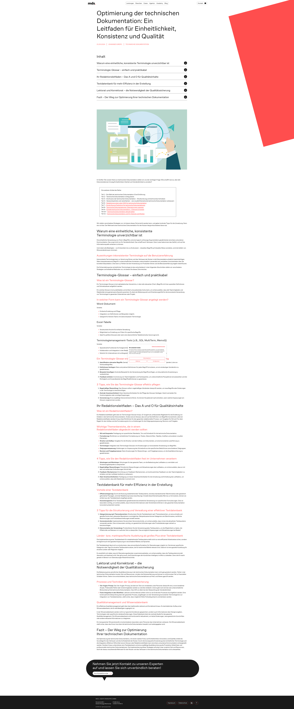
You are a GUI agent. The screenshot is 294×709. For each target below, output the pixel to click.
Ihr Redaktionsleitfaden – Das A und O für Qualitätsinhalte (127, 76)
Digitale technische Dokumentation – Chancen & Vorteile (125, 209)
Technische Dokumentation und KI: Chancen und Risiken (126, 214)
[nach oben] (196, 703)
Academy (159, 3)
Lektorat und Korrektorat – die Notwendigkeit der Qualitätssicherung (133, 90)
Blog (166, 3)
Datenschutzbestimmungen (158, 346)
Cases (146, 3)
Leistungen (130, 3)
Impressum (171, 703)
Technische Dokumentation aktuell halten (121, 211)
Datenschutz (183, 703)
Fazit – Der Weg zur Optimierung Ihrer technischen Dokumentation (133, 97)
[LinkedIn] (191, 703)
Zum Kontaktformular (101, 673)
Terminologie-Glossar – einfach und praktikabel (122, 70)
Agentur (152, 3)
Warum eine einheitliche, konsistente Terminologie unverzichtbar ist (133, 63)
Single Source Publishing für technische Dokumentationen (125, 205)
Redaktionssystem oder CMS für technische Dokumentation (126, 203)
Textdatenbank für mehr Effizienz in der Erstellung (124, 83)
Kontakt (200, 3)
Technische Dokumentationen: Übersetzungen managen (125, 207)
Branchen (139, 3)
